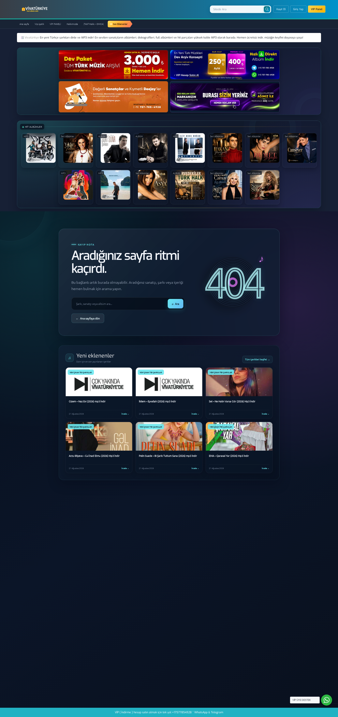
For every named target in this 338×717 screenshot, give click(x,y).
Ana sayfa (24, 23)
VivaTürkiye (35, 9)
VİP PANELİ (55, 23)
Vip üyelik (39, 23)
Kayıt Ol (281, 9)
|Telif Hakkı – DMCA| (94, 23)
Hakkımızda (72, 23)
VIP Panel (316, 9)
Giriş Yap (298, 9)
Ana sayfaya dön (88, 318)
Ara (175, 304)
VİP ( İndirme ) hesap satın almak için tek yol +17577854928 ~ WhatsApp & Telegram (169, 712)
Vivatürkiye (32, 37)
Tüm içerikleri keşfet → (257, 359)
